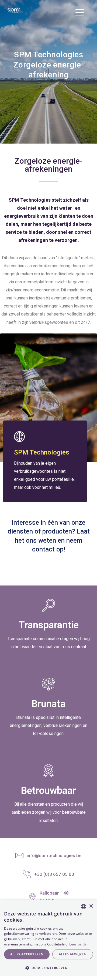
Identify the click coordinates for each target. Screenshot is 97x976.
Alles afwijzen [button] (73, 954)
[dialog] (48, 938)
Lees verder (78, 944)
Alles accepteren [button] (26, 954)
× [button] (91, 906)
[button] (48, 967)
